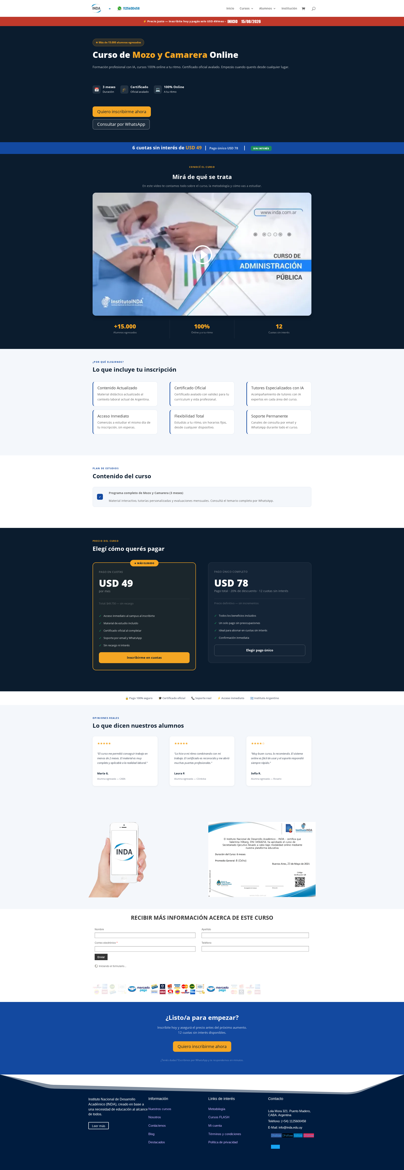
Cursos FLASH (218, 1117)
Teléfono (206, 942)
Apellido (206, 929)
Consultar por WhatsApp (121, 124)
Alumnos (265, 8)
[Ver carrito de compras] (304, 9)
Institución (289, 8)
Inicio (230, 8)
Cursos (245, 8)
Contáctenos (157, 1125)
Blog (151, 1134)
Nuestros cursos (159, 1109)
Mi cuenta (215, 1125)
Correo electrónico (106, 943)
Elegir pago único (259, 650)
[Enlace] (202, 254)
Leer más (98, 1126)
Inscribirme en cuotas (144, 657)
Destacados (156, 1142)
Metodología (216, 1109)
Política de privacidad (223, 1142)
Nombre (99, 929)
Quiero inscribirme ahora (121, 111)
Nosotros (154, 1117)
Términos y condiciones (224, 1134)
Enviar (101, 957)
